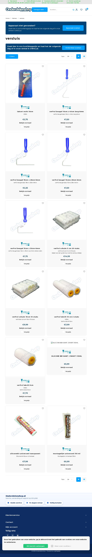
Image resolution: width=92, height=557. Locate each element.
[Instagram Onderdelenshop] (13, 535)
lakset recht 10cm (25, 111)
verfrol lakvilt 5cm (25, 385)
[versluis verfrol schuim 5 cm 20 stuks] (66, 220)
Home (7, 18)
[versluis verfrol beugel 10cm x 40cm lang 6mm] (66, 83)
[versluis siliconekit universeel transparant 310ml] (25, 425)
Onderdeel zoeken (73, 48)
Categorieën (39, 9)
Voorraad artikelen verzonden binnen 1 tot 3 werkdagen (52, 2)
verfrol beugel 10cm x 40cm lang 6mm (66, 111)
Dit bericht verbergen (36, 546)
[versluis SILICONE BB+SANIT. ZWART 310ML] (66, 342)
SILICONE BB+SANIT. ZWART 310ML (66, 356)
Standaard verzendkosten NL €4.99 (16, 2)
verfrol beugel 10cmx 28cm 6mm (66, 180)
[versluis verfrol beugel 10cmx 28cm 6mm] (66, 152)
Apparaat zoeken (73, 28)
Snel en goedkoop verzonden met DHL (73, 2)
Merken (14, 18)
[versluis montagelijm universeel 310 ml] (66, 425)
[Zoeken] (73, 9)
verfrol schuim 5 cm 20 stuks (67, 248)
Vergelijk (27, 127)
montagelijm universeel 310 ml (66, 453)
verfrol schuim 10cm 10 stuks (25, 317)
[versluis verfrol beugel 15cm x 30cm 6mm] (25, 220)
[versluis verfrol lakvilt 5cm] (25, 357)
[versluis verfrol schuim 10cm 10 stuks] (25, 288)
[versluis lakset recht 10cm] (25, 83)
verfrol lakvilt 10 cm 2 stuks (66, 317)
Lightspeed (57, 551)
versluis (22, 18)
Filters (12, 56)
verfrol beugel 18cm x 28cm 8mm (25, 180)
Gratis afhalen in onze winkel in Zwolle (32, 2)
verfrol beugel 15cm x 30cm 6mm (25, 248)
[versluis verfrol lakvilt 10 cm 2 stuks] (66, 288)
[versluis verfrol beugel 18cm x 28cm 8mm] (25, 152)
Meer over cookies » (63, 546)
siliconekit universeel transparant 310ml (25, 454)
